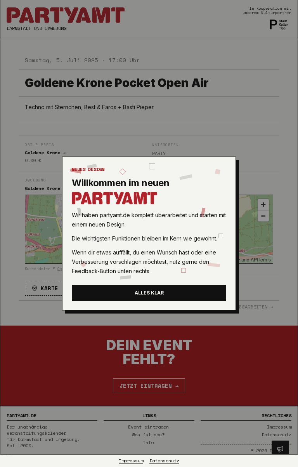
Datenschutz (164, 461)
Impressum (131, 461)
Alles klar (149, 293)
